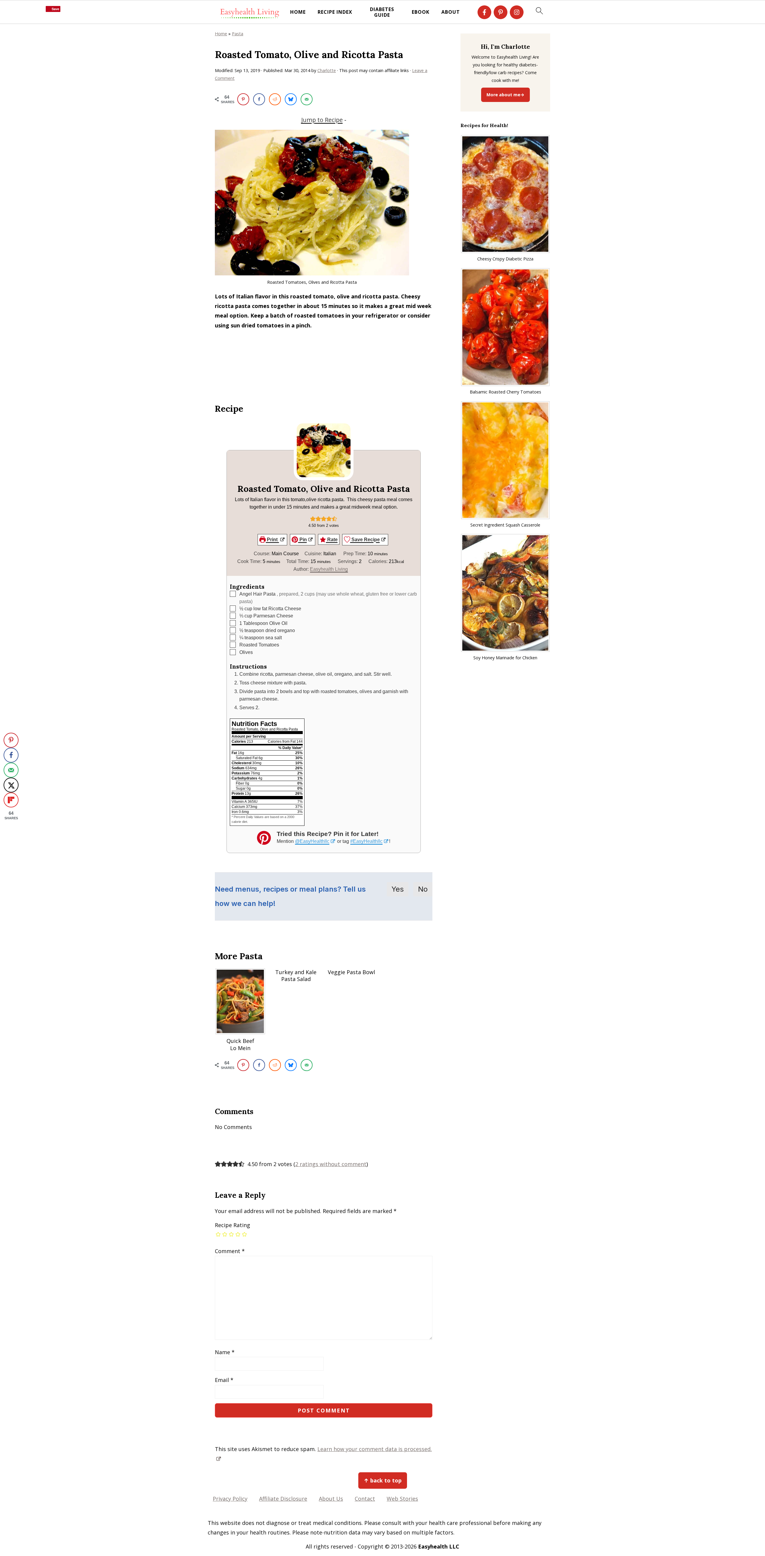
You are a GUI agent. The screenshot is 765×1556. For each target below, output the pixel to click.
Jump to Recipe (322, 120)
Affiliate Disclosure (283, 1498)
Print (272, 539)
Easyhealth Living (329, 569)
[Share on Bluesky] (291, 99)
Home (298, 12)
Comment (230, 1251)
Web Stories (402, 1498)
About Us (331, 1498)
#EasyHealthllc (366, 841)
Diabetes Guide (382, 12)
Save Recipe (365, 539)
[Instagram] (517, 12)
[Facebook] (484, 12)
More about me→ (505, 94)
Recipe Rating (232, 1225)
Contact (365, 1498)
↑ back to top (383, 1480)
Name (225, 1352)
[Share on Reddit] (275, 99)
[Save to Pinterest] (243, 99)
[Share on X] (11, 785)
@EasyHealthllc (312, 841)
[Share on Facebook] (259, 99)
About (450, 12)
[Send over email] (307, 99)
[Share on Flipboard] (11, 800)
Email (224, 1379)
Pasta (237, 33)
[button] (313, 518)
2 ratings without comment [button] (330, 1164)
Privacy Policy (230, 1498)
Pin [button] (302, 539)
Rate (332, 539)
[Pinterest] (500, 12)
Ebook (420, 12)
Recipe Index (335, 12)
